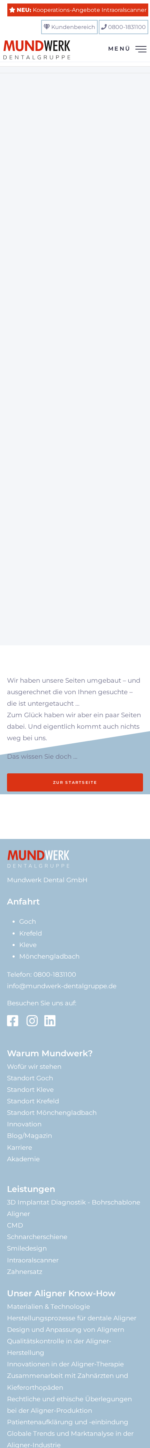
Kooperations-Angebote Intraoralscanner (82, 10)
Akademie (23, 1159)
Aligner (18, 1214)
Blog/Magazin (29, 1136)
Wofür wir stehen (34, 1067)
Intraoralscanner (33, 1260)
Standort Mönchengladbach (52, 1113)
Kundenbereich (73, 27)
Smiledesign (27, 1248)
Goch (27, 921)
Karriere (19, 1147)
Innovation (24, 1124)
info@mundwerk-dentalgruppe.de (62, 986)
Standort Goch (30, 1078)
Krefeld (30, 933)
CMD (15, 1225)
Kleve (28, 945)
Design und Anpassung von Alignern (65, 1330)
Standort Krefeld (33, 1101)
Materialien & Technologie (48, 1307)
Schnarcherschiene (37, 1237)
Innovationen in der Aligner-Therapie (65, 1364)
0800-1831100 (127, 27)
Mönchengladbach (49, 956)
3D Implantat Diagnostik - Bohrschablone (73, 1202)
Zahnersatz (24, 1272)
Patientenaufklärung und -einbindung (67, 1422)
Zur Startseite (75, 782)
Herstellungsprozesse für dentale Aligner (71, 1318)
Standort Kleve (30, 1090)
